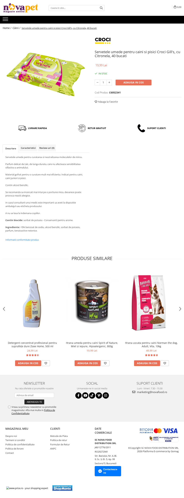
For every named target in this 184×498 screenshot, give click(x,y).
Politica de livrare (14, 448)
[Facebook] (78, 395)
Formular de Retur (60, 444)
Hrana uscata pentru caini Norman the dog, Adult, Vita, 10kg (151, 344)
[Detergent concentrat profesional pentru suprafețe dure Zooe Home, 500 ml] (32, 303)
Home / (7, 28)
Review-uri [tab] (46, 148)
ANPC (53, 448)
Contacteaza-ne (110, 471)
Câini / (17, 28)
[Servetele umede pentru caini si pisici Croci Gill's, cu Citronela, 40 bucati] (46, 76)
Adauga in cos (133, 82)
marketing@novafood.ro (151, 392)
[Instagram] (106, 395)
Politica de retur (58, 440)
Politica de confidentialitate (19, 444)
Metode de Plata (59, 436)
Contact (9, 453)
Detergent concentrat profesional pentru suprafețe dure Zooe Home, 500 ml (32, 344)
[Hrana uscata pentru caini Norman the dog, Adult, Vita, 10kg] (151, 303)
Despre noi (11, 436)
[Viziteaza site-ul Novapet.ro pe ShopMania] (62, 488)
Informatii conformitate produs (22, 239)
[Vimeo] (99, 395)
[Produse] (6, 20)
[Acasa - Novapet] (21, 8)
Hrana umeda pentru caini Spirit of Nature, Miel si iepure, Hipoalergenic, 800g (92, 344)
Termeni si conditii (15, 440)
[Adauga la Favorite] (46, 363)
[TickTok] (92, 395)
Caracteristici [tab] (28, 148)
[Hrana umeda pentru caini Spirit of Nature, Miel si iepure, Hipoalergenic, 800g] (92, 303)
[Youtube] (85, 395)
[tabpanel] (46, 76)
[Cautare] (101, 8)
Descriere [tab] (10, 148)
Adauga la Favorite (107, 101)
